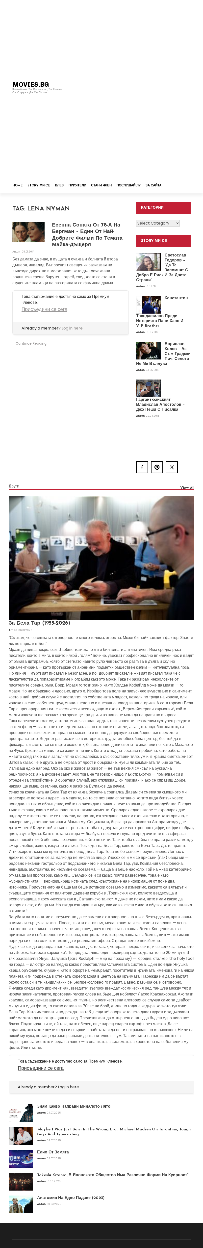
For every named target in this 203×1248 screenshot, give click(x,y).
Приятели (77, 185)
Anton (16, 252)
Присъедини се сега (44, 309)
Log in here (72, 328)
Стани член (101, 185)
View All (187, 488)
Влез (59, 185)
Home (17, 185)
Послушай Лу (129, 185)
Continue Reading (31, 343)
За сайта (153, 185)
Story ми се (38, 185)
